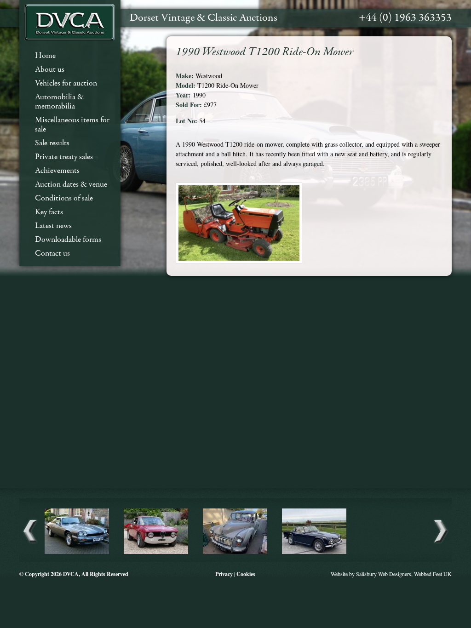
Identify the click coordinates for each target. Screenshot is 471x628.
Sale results (52, 143)
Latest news (53, 226)
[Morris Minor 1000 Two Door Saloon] (235, 553)
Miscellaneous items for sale (72, 124)
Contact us (52, 253)
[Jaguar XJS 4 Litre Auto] (77, 553)
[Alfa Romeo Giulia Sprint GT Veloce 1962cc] (156, 553)
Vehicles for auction (66, 83)
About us (49, 69)
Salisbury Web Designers (383, 573)
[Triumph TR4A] (314, 553)
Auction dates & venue (71, 184)
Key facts (49, 212)
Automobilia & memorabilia (59, 101)
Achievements (57, 171)
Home (45, 56)
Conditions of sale (64, 198)
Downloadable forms (68, 239)
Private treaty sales (64, 157)
